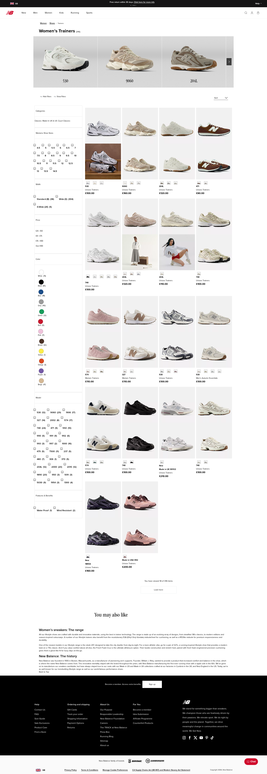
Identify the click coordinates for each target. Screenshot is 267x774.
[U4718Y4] (205, 183)
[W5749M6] (101, 371)
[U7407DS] (199, 273)
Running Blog (106, 736)
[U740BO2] (131, 462)
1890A (88, 564)
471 (197, 186)
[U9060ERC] (131, 183)
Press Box (105, 732)
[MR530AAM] (199, 371)
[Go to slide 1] (131, 5)
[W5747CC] (88, 371)
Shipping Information (77, 718)
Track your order (75, 714)
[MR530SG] (88, 183)
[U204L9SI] (175, 183)
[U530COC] (162, 371)
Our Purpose (106, 709)
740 (87, 282)
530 (87, 186)
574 (87, 374)
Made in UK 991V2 (167, 469)
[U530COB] (168, 371)
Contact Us (39, 709)
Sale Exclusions (42, 723)
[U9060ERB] (125, 183)
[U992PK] (125, 556)
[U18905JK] (88, 556)
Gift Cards (72, 709)
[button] (252, 13)
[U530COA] (175, 371)
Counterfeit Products (143, 723)
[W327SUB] (131, 371)
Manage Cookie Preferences (115, 770)
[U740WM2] (94, 276)
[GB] (12, 4)
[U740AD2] (199, 462)
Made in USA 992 (130, 560)
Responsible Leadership (111, 714)
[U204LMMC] (125, 273)
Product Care (40, 727)
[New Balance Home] (11, 13)
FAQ (36, 714)
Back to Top (44, 672)
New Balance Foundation (112, 718)
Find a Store (40, 732)
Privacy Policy (71, 770)
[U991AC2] (162, 462)
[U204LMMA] (131, 273)
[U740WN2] (108, 276)
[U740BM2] (88, 276)
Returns (71, 727)
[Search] (246, 13)
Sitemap (104, 741)
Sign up (152, 684)
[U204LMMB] (138, 273)
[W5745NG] (94, 371)
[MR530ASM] (205, 371)
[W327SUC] (125, 371)
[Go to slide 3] (134, 5)
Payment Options (75, 723)
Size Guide (39, 718)
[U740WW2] (125, 462)
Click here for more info (144, 2)
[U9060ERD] (138, 183)
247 (92, 645)
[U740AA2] (205, 462)
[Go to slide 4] (136, 5)
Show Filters (61, 96)
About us (104, 745)
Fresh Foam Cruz (103, 648)
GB (43, 770)
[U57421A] (94, 462)
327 (123, 374)
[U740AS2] (115, 276)
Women (43, 23)
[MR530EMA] (101, 183)
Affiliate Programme (142, 718)
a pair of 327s (172, 645)
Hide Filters (47, 96)
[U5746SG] (88, 462)
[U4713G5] (199, 183)
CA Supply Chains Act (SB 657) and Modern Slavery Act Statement (161, 770)
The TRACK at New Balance (113, 727)
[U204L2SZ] (162, 273)
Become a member (142, 709)
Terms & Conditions (89, 770)
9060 (124, 186)
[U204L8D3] (168, 183)
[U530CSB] (219, 371)
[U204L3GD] (162, 183)
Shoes (52, 23)
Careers (104, 723)
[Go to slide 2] (133, 5)
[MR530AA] (94, 183)
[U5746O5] (101, 462)
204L (161, 186)
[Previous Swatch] (86, 273)
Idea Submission (141, 714)
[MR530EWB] (212, 371)
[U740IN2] (101, 276)
